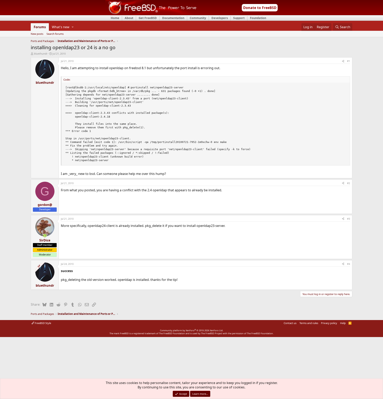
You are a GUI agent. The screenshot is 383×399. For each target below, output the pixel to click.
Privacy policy (329, 323)
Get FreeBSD (148, 18)
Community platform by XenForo (191, 330)
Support (239, 18)
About (129, 18)
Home (115, 18)
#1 (348, 61)
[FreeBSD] (150, 14)
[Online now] (45, 236)
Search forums (55, 34)
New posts (37, 34)
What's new (60, 27)
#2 (348, 183)
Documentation (173, 18)
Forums (40, 27)
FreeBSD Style (42, 323)
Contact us (290, 323)
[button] (73, 27)
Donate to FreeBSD (259, 7)
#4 (348, 264)
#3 (348, 218)
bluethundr (40, 53)
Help (343, 323)
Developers (219, 18)
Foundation (258, 18)
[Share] (343, 61)
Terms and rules (308, 323)
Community (198, 18)
